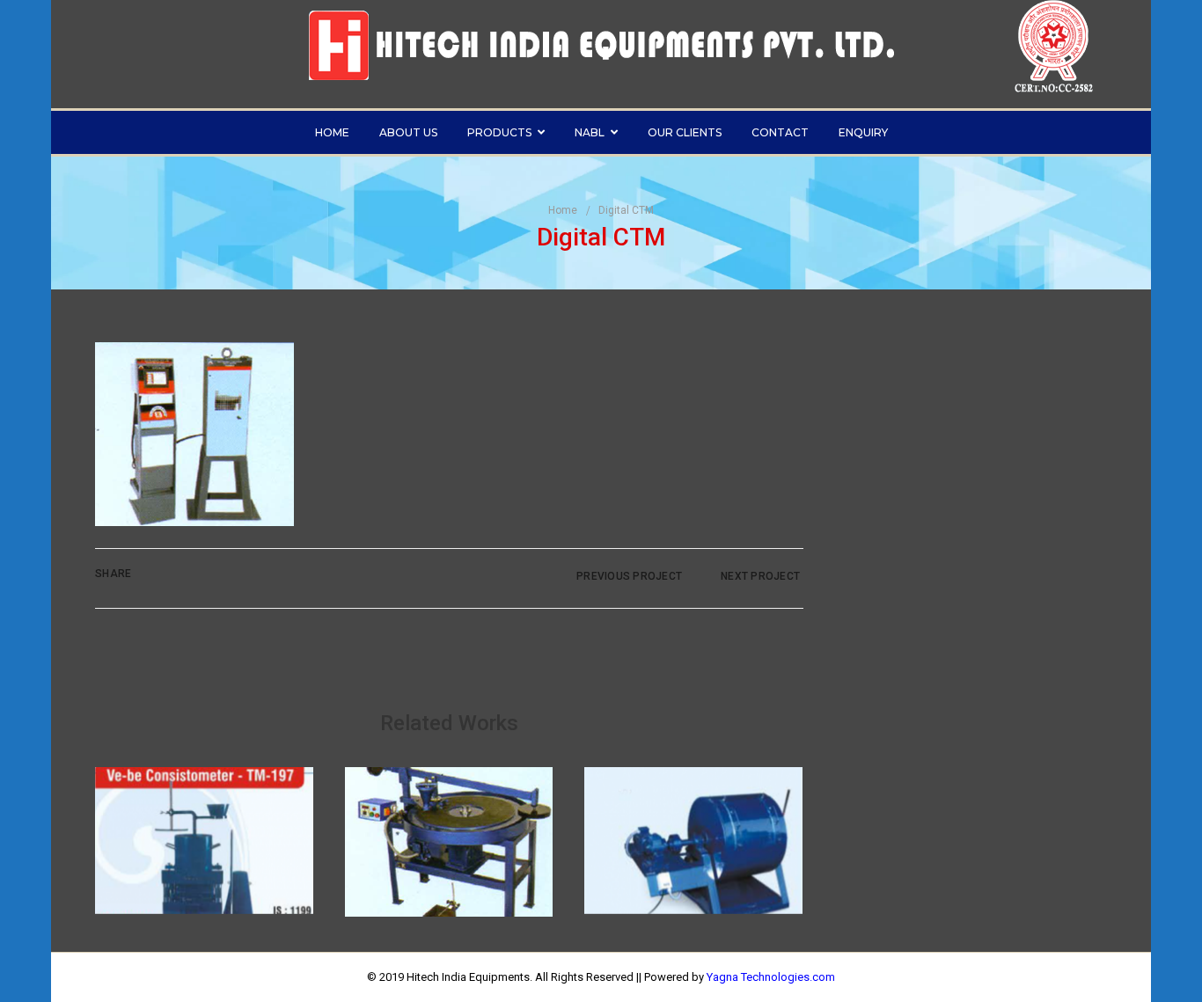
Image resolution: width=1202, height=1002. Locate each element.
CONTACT (780, 132)
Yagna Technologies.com (771, 977)
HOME (332, 132)
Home (562, 210)
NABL (590, 132)
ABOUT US (408, 132)
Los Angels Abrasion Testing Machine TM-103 (693, 811)
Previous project (628, 576)
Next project (762, 576)
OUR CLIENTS (685, 132)
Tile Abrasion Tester (449, 813)
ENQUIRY (863, 132)
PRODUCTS (499, 132)
